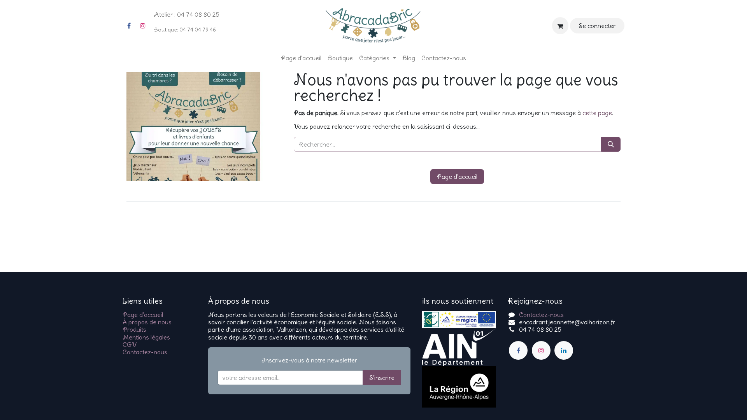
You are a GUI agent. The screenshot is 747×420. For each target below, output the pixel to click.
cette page (597, 113)
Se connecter (597, 26)
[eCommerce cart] (560, 25)
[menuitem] (301, 58)
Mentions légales (146, 337)
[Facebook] (129, 25)
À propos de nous (147, 322)
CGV (130, 344)
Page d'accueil (457, 176)
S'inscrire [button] (382, 378)
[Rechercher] (611, 144)
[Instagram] (143, 25)
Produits (134, 329)
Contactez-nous (145, 352)
